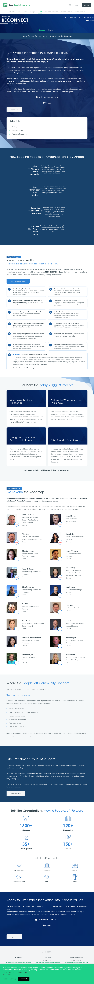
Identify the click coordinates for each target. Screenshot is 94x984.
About (11, 12)
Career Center (66, 12)
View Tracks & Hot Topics (18, 281)
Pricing (14, 127)
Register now (66, 36)
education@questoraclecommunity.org (48, 962)
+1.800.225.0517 (48, 960)
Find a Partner (80, 12)
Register (50, 30)
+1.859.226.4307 (76, 960)
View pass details (16, 793)
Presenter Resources (19, 134)
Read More (7, 974)
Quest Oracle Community (16, 5)
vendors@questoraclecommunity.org (76, 962)
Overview (42, 30)
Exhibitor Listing (17, 130)
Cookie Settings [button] (9, 979)
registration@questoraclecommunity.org (18, 962)
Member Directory (51, 12)
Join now (86, 5)
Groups (32, 12)
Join (18, 12)
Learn (25, 12)
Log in (77, 5)
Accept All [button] (24, 979)
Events (40, 12)
